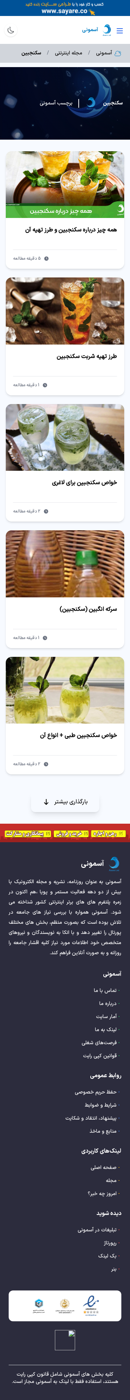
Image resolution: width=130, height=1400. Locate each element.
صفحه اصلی (104, 1168)
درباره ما (108, 1004)
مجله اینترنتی (68, 53)
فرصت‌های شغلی (99, 1043)
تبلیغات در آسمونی (97, 1230)
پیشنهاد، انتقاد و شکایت (91, 1118)
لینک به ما (106, 1030)
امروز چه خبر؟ (102, 1194)
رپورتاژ (110, 1243)
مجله (111, 1181)
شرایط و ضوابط (101, 1105)
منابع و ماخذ (103, 1131)
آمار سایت (106, 1017)
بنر (114, 1269)
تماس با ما (105, 991)
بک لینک (107, 1256)
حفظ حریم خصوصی (96, 1092)
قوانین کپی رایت (100, 1056)
